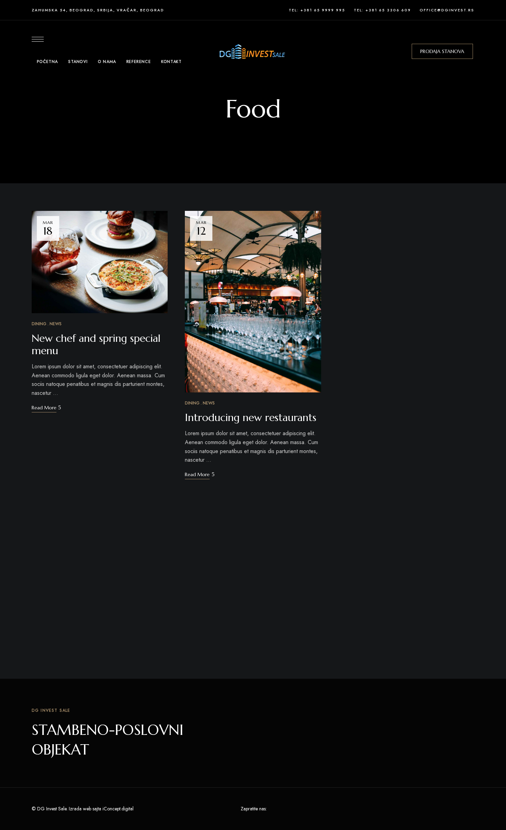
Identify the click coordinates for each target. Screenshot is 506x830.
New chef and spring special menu (96, 344)
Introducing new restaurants (250, 417)
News (56, 324)
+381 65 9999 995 (323, 10)
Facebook (274, 808)
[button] (442, 51)
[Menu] (38, 39)
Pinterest (299, 808)
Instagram (325, 808)
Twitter (286, 808)
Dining (39, 324)
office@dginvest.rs (447, 10)
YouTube (312, 808)
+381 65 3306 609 (388, 10)
